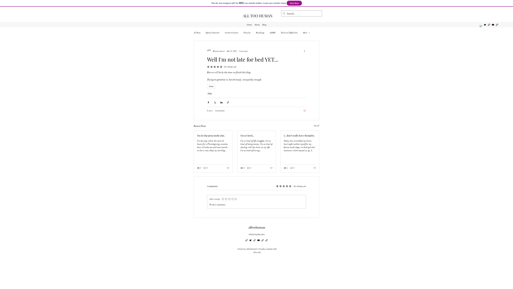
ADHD (272, 33)
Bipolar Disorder (212, 33)
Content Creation (231, 33)
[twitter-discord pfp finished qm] (481, 26)
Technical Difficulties (289, 33)
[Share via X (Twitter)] (215, 102)
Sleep (210, 93)
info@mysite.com (257, 234)
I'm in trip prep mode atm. (211, 135)
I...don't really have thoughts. (299, 135)
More (305, 33)
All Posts (197, 33)
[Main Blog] (497, 24)
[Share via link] (228, 102)
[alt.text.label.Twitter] (485, 24)
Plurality (247, 33)
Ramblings (260, 33)
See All (316, 126)
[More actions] (304, 51)
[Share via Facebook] (208, 102)
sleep (211, 86)
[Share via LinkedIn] (221, 102)
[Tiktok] (489, 24)
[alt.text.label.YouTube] (493, 24)
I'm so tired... (247, 135)
